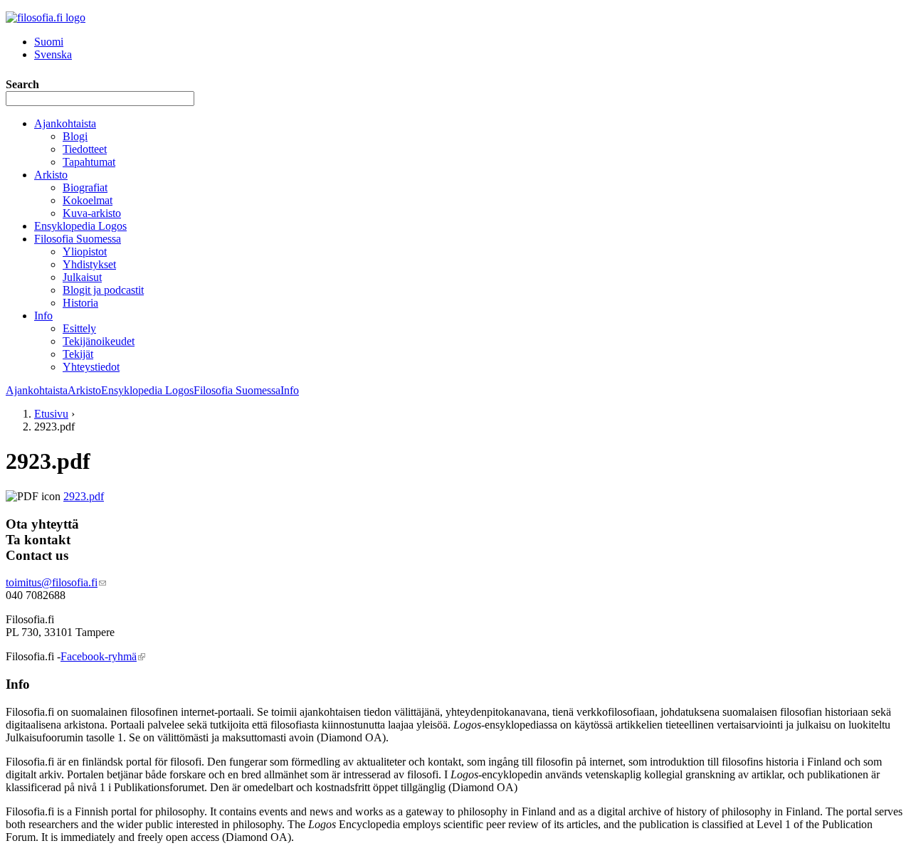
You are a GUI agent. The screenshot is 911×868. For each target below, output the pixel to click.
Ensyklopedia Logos (80, 226)
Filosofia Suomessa (77, 239)
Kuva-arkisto (92, 213)
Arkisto (51, 175)
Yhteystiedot (91, 367)
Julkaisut (82, 277)
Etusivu (51, 414)
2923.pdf (83, 496)
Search (22, 84)
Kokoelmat (87, 200)
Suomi (48, 42)
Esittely (79, 328)
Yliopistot (85, 251)
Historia (80, 303)
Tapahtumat (89, 162)
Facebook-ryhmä (102, 656)
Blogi (75, 136)
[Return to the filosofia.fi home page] (45, 17)
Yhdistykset (89, 264)
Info (43, 315)
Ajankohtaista (65, 123)
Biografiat (85, 187)
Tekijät (78, 354)
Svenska (53, 54)
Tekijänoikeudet (99, 341)
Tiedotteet (85, 149)
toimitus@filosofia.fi (56, 582)
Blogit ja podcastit (103, 290)
